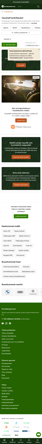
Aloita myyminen (7, 339)
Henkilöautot (8, 12)
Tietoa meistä (6, 388)
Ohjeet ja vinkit (7, 369)
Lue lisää (34, 23)
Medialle (4, 396)
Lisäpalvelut (6, 351)
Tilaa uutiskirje (7, 372)
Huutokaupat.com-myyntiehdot (13, 342)
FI (20, 6)
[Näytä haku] (38, 7)
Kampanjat (5, 378)
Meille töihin (6, 394)
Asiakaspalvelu (7, 363)
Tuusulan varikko (7, 391)
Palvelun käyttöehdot (9, 336)
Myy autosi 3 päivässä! (21, 2)
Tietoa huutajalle (7, 333)
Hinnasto (5, 345)
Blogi (3, 375)
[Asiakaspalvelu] (38, 434)
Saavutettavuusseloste (10, 408)
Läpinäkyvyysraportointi (10, 405)
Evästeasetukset (7, 402)
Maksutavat (6, 348)
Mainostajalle (6, 353)
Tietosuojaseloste (8, 399)
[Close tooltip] (39, 49)
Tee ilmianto (6, 366)
